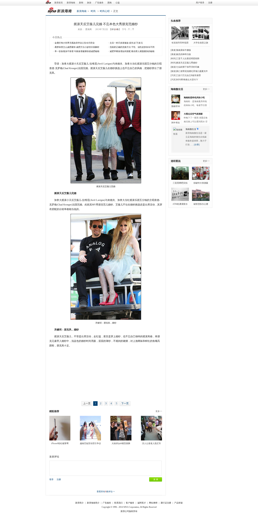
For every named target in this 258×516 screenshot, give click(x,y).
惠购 (109, 2)
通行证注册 (166, 503)
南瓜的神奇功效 (183, 54)
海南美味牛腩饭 (183, 50)
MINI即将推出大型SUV (187, 79)
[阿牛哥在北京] (175, 115)
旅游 (89, 2)
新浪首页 (58, 2)
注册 (210, 2)
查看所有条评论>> (106, 491)
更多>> (159, 411)
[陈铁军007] (175, 99)
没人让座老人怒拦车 (151, 443)
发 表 (155, 479)
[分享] (197, 144)
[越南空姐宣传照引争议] (90, 428)
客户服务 (130, 503)
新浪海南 (71, 2)
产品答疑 (178, 503)
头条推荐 (176, 21)
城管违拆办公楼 (200, 204)
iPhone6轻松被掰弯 (60, 443)
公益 (117, 2)
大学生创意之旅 (200, 42)
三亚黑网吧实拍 (180, 183)
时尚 (93, 11)
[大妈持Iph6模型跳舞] (120, 428)
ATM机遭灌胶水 (180, 204)
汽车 (173, 75)
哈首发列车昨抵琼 (180, 42)
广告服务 (99, 2)
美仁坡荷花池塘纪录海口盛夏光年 (192, 71)
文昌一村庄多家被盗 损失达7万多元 (126, 43)
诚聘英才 (141, 503)
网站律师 (153, 503)
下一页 (125, 403)
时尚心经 (105, 11)
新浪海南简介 (93, 503)
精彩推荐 (54, 411)
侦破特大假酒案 (200, 183)
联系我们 (118, 503)
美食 (173, 50)
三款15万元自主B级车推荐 (188, 75)
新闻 (81, 2)
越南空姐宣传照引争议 (90, 443)
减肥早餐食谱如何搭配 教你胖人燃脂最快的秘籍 (132, 51)
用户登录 (200, 2)
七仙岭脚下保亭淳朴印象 (187, 67)
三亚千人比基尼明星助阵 (187, 58)
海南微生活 (177, 89)
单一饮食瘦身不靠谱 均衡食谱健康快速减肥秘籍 (77, 51)
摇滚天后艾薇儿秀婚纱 (186, 63)
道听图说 (176, 161)
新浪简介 (79, 503)
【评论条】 (115, 29)
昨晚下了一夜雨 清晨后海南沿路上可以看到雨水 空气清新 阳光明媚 (195, 120)
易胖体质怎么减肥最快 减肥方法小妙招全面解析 (77, 47)
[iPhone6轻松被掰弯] (59, 428)
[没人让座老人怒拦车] (151, 428)
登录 (51, 479)
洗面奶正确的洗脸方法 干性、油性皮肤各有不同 (132, 47)
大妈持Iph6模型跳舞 (121, 443)
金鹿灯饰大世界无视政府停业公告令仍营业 (75, 43)
